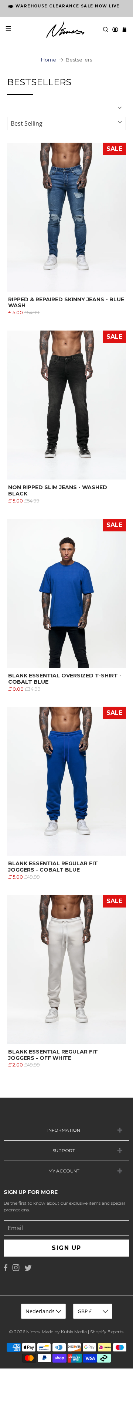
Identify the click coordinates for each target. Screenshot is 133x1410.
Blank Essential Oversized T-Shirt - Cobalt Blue (65, 678)
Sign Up (66, 1247)
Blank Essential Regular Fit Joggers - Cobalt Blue (53, 866)
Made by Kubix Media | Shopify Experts (82, 1331)
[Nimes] (66, 30)
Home (48, 59)
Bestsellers (79, 59)
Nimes (33, 1331)
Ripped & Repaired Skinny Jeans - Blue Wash (66, 302)
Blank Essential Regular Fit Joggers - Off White (53, 1054)
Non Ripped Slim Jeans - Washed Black (57, 490)
